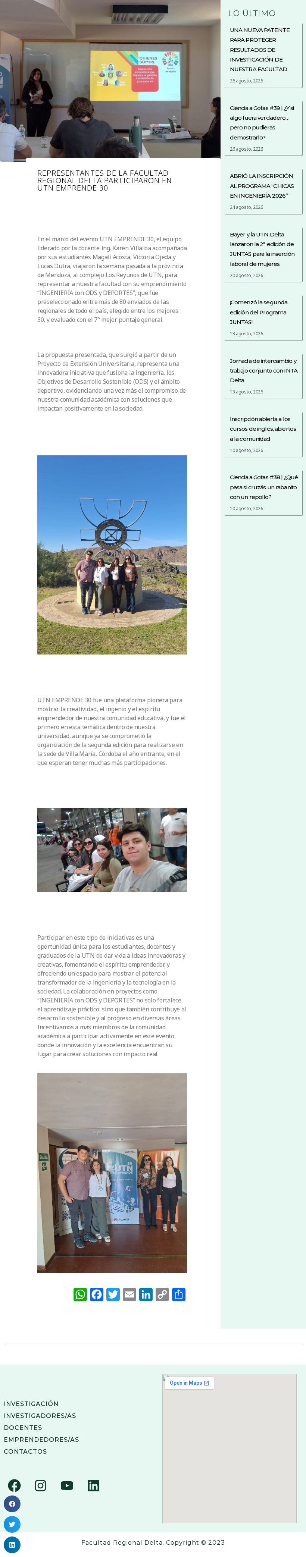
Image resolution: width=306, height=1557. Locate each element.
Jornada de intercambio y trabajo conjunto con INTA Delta (263, 370)
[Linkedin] (93, 1485)
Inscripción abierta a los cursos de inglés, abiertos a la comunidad (263, 428)
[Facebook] (14, 1485)
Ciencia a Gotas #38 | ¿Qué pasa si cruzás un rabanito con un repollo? (264, 487)
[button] (12, 1503)
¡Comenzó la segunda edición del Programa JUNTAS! (258, 312)
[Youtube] (66, 1485)
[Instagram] (40, 1485)
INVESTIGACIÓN (31, 1403)
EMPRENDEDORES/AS (41, 1439)
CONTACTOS (25, 1451)
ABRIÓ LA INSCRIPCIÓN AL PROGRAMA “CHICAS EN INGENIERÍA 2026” (262, 185)
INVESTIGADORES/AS (40, 1415)
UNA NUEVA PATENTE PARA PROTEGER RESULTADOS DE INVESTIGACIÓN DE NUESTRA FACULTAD (260, 49)
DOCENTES (23, 1427)
